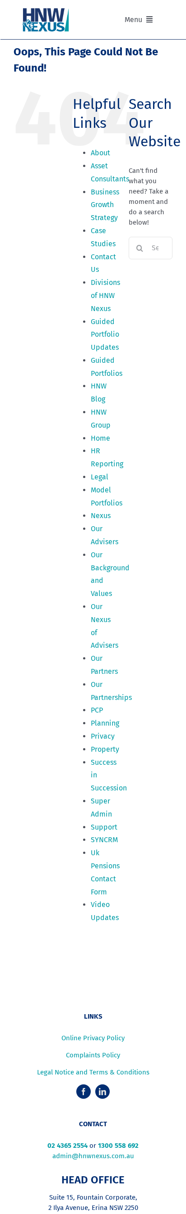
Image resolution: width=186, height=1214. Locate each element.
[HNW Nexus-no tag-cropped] (46, 11)
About (100, 153)
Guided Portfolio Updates (105, 334)
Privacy (103, 736)
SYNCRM (104, 839)
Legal (99, 477)
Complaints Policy (93, 1055)
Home (100, 438)
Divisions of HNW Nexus (105, 295)
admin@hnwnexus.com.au (93, 1156)
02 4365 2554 (67, 1146)
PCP (97, 710)
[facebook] (83, 1091)
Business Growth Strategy (105, 205)
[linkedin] (102, 1091)
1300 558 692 (118, 1146)
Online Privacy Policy (93, 1038)
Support (104, 827)
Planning (105, 723)
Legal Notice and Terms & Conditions (93, 1072)
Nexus (101, 515)
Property (105, 749)
